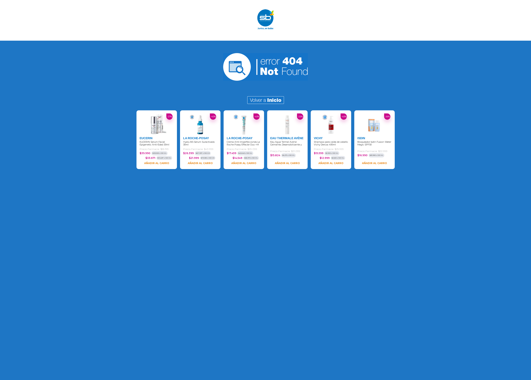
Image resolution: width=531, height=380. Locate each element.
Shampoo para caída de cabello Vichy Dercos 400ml (331, 143)
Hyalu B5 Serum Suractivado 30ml (199, 143)
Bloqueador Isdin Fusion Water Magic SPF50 (374, 143)
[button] (126, 140)
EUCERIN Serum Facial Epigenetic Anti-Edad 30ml (154, 143)
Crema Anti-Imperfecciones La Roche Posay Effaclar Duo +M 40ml (243, 143)
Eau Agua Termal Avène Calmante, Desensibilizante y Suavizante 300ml (286, 143)
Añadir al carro (156, 163)
